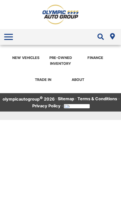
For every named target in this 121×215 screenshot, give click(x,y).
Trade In (43, 79)
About (78, 79)
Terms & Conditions (97, 98)
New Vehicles (25, 57)
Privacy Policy (46, 105)
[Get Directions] (112, 37)
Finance (95, 57)
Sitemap (66, 98)
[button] (9, 37)
